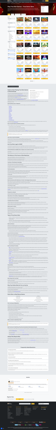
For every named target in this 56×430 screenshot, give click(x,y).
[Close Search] (31, 0)
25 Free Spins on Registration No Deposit (27, 410)
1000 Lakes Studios (11, 36)
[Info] (1, 428)
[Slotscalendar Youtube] (45, 409)
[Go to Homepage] (10, 0)
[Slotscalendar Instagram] (44, 409)
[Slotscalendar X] (42, 409)
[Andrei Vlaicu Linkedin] (47, 379)
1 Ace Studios (10, 34)
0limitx (9, 33)
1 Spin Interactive (10, 35)
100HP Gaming (10, 37)
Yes (9, 24)
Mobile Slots (42, 11)
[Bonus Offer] (20, 26)
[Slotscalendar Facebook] (41, 409)
